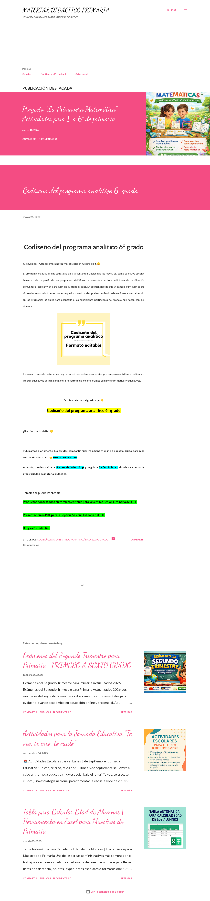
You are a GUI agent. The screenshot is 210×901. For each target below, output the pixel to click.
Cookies (26, 74)
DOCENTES (56, 539)
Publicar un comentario (56, 712)
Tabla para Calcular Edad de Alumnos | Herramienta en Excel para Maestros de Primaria (73, 821)
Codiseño (43, 539)
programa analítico (77, 539)
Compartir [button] (29, 139)
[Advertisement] (91, 44)
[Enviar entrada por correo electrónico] (113, 539)
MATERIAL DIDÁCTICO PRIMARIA (65, 10)
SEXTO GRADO (100, 539)
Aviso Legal (81, 74)
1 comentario (48, 139)
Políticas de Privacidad (53, 74)
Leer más (126, 712)
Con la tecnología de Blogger (107, 891)
